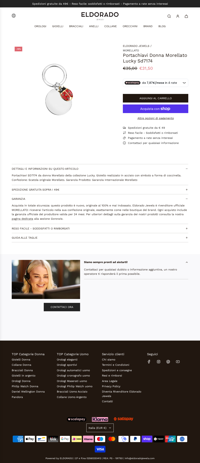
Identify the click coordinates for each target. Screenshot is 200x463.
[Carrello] (186, 16)
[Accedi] (177, 16)
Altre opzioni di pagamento (156, 118)
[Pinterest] (168, 361)
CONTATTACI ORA (62, 307)
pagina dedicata (22, 218)
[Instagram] (158, 361)
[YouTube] (177, 361)
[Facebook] (149, 361)
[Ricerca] (169, 16)
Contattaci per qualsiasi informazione (153, 143)
